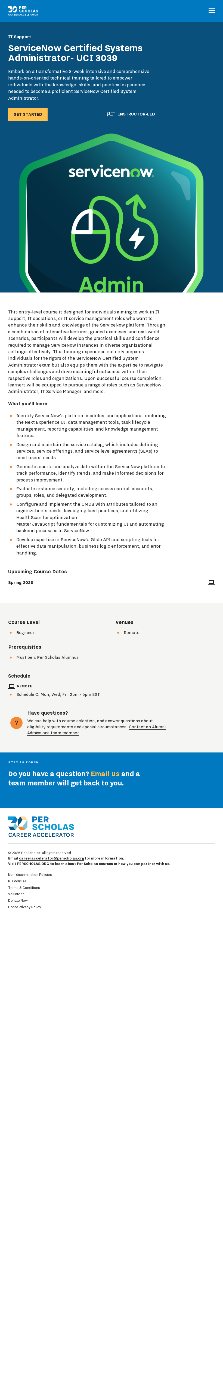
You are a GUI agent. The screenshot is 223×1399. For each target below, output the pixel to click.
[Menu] (212, 10)
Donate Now (18, 900)
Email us (105, 774)
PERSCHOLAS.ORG (33, 864)
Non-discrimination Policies (30, 875)
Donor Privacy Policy (24, 907)
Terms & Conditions (24, 888)
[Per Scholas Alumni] (23, 11)
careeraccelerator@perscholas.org (51, 858)
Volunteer (16, 894)
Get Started (28, 114)
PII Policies (17, 881)
